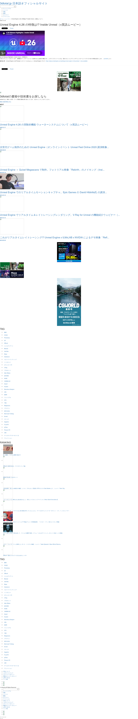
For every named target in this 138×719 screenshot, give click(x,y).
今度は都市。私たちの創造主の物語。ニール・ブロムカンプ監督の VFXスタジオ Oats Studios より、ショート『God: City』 (34, 488)
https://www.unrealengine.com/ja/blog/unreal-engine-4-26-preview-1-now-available (66, 61)
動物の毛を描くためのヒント (10, 477)
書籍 (4, 13)
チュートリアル (7, 8)
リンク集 (5, 679)
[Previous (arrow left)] (0, 718)
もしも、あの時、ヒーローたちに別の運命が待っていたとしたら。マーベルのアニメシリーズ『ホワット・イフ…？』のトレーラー (36, 510)
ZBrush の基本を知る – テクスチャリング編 (14, 466)
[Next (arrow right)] (2, 718)
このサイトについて (8, 673)
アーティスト (6, 16)
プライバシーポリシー (8, 674)
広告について (6, 671)
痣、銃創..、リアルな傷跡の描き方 (12, 455)
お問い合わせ (6, 677)
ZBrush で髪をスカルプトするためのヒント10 (14, 555)
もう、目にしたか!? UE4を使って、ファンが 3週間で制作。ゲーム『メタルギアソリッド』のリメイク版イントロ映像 (32, 533)
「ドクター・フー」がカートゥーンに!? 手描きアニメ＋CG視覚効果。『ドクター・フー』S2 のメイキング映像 (31, 522)
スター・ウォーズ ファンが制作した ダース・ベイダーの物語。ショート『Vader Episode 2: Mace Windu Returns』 (32, 544)
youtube (106, 58)
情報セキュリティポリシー (10, 676)
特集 (4, 11)
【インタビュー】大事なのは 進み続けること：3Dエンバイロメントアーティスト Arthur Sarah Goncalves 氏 (30, 499)
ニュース (5, 10)
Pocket (11, 28)
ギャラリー (6, 15)
